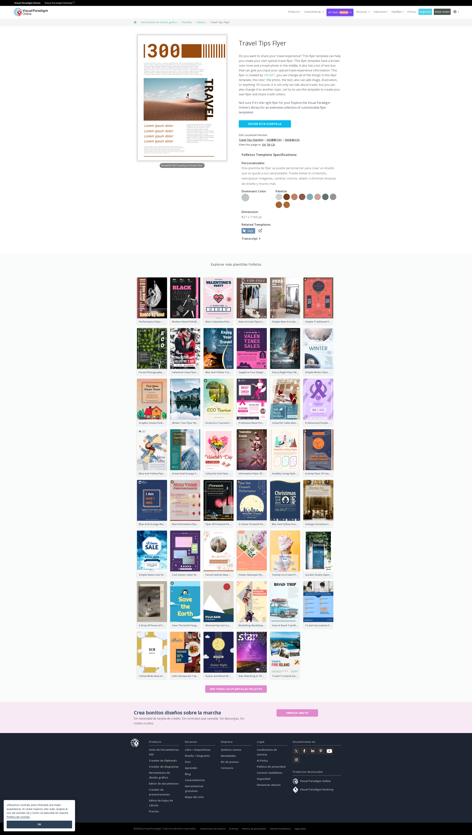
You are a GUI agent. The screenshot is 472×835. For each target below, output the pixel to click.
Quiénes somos (231, 749)
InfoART (269, 75)
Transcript (250, 238)
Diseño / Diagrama (197, 756)
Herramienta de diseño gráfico (159, 22)
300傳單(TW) (274, 140)
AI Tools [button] (338, 12)
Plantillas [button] (396, 11)
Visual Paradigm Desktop (58, 2)
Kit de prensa (230, 762)
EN (264, 144)
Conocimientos (195, 780)
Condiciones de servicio (212, 828)
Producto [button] (293, 11)
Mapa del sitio (194, 797)
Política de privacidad (271, 766)
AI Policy (262, 760)
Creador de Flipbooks (163, 760)
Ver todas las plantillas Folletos (236, 689)
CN (273, 144)
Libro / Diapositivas (198, 749)
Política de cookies (18, 816)
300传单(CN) (292, 140)
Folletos (201, 22)
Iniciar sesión (442, 11)
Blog (188, 774)
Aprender (191, 768)
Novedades (228, 756)
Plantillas (186, 22)
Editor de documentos (163, 783)
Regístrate (425, 11)
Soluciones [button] (380, 11)
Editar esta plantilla (264, 124)
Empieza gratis (297, 713)
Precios (411, 11)
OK (39, 824)
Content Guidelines (269, 772)
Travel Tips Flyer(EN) (251, 140)
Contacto (227, 768)
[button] (314, 12)
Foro (188, 762)
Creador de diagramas (164, 766)
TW (268, 144)
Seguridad (263, 779)
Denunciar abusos (269, 785)
